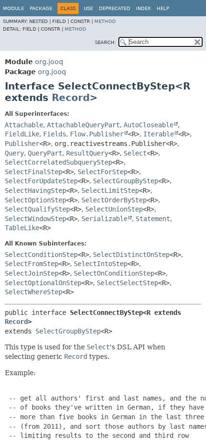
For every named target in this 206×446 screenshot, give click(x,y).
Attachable (24, 125)
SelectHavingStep (35, 190)
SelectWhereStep (33, 292)
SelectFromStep (31, 264)
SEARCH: (105, 42)
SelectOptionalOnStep (43, 283)
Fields (54, 134)
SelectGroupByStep (125, 181)
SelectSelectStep (127, 283)
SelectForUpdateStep (41, 181)
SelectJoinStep (31, 273)
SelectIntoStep (100, 264)
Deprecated (114, 8)
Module (13, 8)
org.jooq (49, 62)
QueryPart (45, 153)
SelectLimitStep (110, 190)
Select (135, 153)
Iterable (158, 134)
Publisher (22, 143)
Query (14, 153)
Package (41, 8)
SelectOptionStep (35, 200)
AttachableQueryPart (83, 125)
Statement (153, 219)
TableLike (22, 228)
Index (143, 8)
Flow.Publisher (97, 134)
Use (88, 8)
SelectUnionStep (114, 209)
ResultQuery (87, 153)
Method (105, 21)
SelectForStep (102, 172)
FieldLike (22, 134)
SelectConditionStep (41, 254)
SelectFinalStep (33, 172)
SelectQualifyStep (37, 209)
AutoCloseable (148, 125)
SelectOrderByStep (114, 200)
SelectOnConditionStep (114, 273)
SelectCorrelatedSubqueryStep (58, 162)
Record (71, 97)
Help (163, 8)
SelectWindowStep (35, 219)
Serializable (104, 219)
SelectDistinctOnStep (131, 254)
